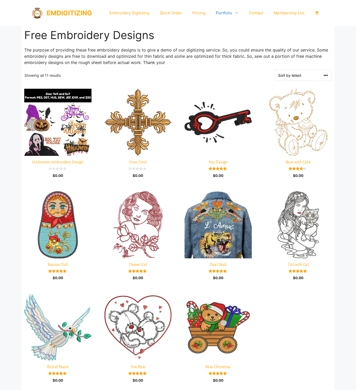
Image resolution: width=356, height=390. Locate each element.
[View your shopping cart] (317, 13)
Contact (256, 12)
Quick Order (171, 12)
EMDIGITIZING (69, 13)
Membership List (289, 12)
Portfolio (224, 12)
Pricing (198, 12)
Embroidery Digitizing (129, 12)
